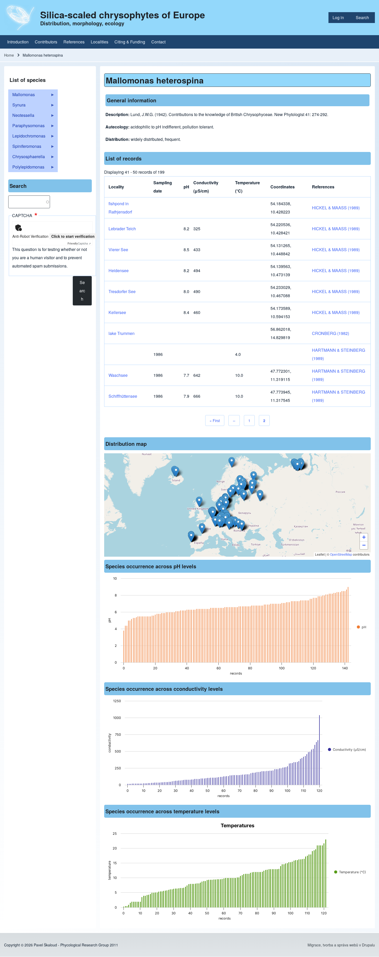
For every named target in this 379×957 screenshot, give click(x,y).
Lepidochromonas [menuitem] (26, 137)
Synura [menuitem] (17, 106)
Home (9, 55)
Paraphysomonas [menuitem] (26, 127)
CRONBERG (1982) (330, 333)
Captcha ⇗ (79, 243)
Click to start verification (73, 236)
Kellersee (117, 312)
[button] (260, 496)
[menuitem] (340, 17)
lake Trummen (122, 333)
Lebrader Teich (122, 229)
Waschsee (118, 375)
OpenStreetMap (341, 554)
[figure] (237, 627)
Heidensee (119, 270)
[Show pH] (361, 627)
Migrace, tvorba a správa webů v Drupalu (341, 944)
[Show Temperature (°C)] (350, 872)
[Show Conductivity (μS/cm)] (347, 750)
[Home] (20, 17)
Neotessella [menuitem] (21, 116)
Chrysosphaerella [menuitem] (26, 158)
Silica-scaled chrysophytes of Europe (122, 14)
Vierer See (118, 249)
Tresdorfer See (122, 291)
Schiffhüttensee (123, 396)
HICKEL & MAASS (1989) (336, 208)
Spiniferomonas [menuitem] (24, 147)
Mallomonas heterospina (155, 80)
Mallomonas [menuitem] (21, 95)
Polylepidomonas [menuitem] (26, 168)
